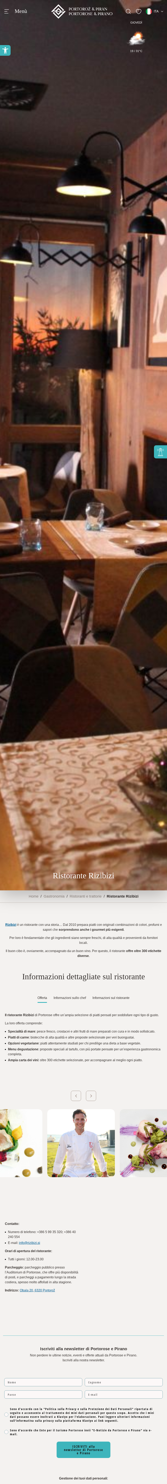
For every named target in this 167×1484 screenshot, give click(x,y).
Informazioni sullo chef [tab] (70, 998)
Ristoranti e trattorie (86, 896)
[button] (5, 50)
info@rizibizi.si (29, 1243)
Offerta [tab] (42, 998)
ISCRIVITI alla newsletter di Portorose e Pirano (83, 1449)
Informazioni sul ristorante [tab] (111, 998)
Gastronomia (54, 896)
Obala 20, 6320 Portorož (37, 1290)
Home (33, 896)
